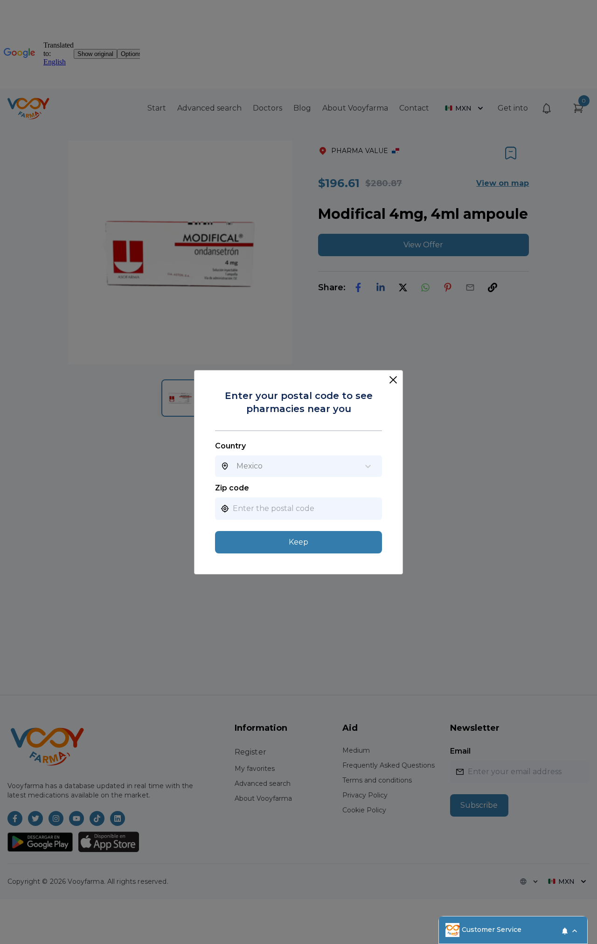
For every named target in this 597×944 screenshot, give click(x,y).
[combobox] (236, 466)
